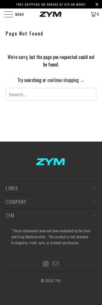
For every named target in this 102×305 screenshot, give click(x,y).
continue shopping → (65, 80)
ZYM (57, 280)
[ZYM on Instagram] (46, 263)
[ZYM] (51, 14)
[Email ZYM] (56, 263)
